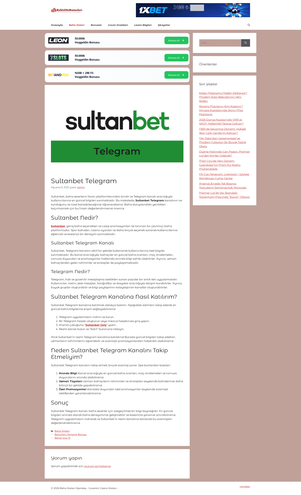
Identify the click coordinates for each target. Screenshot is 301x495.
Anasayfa (57, 25)
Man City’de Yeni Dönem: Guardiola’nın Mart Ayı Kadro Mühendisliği (219, 164)
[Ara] (245, 43)
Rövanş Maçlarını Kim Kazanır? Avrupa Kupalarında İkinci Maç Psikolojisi (221, 110)
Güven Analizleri (118, 25)
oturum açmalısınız (97, 466)
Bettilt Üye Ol (62, 438)
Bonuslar (96, 25)
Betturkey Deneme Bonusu (71, 434)
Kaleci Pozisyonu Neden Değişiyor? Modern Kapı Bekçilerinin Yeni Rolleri (223, 97)
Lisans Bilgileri (143, 25)
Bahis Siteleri (76, 25)
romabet (245, 486)
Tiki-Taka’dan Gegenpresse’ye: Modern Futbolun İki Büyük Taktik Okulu (222, 142)
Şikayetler (164, 25)
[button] (249, 25)
